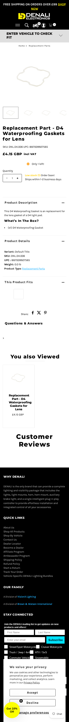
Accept (32, 692)
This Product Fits (19, 282)
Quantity (8, 170)
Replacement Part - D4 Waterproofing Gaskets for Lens (20, 402)
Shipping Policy (12, 559)
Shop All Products (14, 531)
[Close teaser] (21, 701)
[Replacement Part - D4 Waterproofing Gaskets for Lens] (18, 378)
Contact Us (10, 539)
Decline (32, 703)
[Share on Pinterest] (45, 314)
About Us (8, 527)
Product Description (21, 202)
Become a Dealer (13, 547)
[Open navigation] (17, 25)
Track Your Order (13, 572)
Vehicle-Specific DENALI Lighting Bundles (28, 576)
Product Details (17, 241)
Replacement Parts (39, 46)
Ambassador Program (16, 555)
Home (22, 46)
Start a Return (11, 567)
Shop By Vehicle (12, 535)
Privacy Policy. (32, 682)
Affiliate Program (13, 551)
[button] (12, 710)
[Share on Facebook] (33, 314)
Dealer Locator (12, 543)
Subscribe (55, 640)
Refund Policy (11, 563)
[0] (36, 25)
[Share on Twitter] (39, 314)
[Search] (26, 25)
